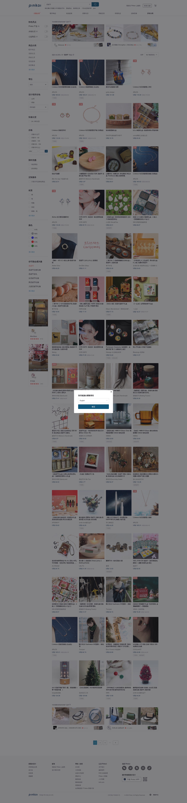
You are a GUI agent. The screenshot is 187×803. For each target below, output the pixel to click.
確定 (93, 406)
